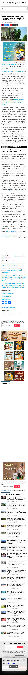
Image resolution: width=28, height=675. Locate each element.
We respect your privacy (19, 655)
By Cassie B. (14, 581)
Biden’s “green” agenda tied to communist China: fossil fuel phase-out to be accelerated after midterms (16, 498)
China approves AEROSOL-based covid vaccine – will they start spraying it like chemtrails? (16, 556)
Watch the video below (7, 236)
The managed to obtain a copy (12, 71)
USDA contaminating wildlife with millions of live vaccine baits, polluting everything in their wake (16, 542)
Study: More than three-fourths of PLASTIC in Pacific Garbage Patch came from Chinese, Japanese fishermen (16, 593)
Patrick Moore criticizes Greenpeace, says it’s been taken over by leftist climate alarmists (15, 634)
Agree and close (13, 666)
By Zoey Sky (14, 522)
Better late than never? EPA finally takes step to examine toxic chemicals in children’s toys (16, 527)
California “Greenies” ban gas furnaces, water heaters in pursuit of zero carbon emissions (16, 512)
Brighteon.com (5, 299)
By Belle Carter (15, 567)
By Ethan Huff (14, 501)
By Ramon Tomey (15, 595)
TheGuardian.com (6, 296)
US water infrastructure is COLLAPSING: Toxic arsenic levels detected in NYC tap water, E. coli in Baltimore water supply (16, 613)
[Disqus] (14, 403)
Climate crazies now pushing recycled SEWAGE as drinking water (16, 606)
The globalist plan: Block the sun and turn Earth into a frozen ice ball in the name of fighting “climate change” (16, 549)
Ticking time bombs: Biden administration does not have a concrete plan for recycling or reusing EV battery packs (16, 572)
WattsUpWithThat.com (7, 293)
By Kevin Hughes (15, 508)
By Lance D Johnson (15, 537)
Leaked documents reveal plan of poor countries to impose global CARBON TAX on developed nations (16, 505)
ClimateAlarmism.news (11, 231)
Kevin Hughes (12, 22)
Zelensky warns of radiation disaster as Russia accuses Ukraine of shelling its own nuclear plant (16, 579)
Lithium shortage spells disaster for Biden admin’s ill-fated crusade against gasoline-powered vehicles (16, 600)
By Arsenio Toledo (15, 636)
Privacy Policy (11, 663)
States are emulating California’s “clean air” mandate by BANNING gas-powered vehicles (16, 627)
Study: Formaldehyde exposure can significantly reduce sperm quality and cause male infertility (16, 620)
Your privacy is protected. (6, 330)
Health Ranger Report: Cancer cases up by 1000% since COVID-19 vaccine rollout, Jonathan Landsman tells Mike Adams (16, 564)
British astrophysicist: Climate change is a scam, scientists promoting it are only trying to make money (13, 270)
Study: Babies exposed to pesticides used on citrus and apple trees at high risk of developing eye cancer (16, 520)
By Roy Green (14, 515)
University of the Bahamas (16, 191)
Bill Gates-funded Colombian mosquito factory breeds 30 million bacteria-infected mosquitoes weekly (16, 586)
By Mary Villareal (15, 529)
